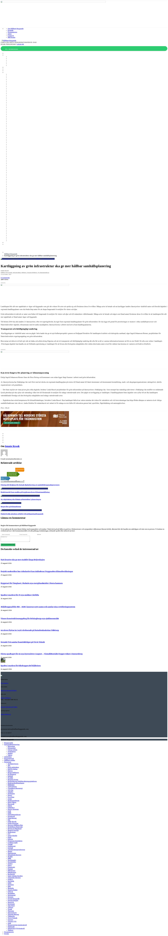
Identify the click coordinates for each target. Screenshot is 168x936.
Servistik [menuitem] (11, 881)
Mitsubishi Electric (13, 165)
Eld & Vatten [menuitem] (12, 802)
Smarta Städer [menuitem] (13, 890)
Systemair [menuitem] (11, 904)
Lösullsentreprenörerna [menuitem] (16, 850)
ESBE (10, 123)
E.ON (10, 121)
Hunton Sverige (12, 141)
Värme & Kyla (12, 60)
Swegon (10, 207)
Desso (10, 106)
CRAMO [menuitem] (10, 792)
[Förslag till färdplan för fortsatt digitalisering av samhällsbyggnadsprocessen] (12, 481)
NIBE (10, 169)
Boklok (10, 86)
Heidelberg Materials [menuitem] (15, 827)
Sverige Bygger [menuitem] (13, 900)
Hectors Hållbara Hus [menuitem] (15, 825)
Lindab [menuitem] (10, 844)
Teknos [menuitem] (10, 907)
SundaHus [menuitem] (11, 893)
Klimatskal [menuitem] (12, 748)
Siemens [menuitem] (11, 885)
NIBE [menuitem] (9, 858)
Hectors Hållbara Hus (13, 135)
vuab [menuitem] (9, 923)
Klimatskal (11, 58)
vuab (10, 233)
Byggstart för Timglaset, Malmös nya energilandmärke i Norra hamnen (32, 583)
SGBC (10, 193)
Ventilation (11, 62)
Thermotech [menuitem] (12, 913)
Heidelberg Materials (13, 137)
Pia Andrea (4, 683)
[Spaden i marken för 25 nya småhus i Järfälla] (3, 590)
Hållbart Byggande (10, 254)
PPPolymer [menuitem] (11, 871)
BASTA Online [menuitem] (13, 769)
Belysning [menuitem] (11, 746)
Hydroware (11, 142)
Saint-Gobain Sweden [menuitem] (15, 876)
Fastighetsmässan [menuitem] (14, 814)
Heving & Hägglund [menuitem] (14, 828)
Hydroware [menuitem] (12, 832)
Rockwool (11, 184)
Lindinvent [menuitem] (11, 846)
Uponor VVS (11, 232)
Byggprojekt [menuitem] (8, 743)
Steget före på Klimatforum (11, 506)
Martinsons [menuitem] (12, 853)
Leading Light (12, 153)
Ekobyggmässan (12, 111)
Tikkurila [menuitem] (11, 916)
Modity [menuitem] (10, 857)
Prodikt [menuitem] (10, 778)
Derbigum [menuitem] (11, 793)
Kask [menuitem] (9, 837)
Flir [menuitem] (9, 820)
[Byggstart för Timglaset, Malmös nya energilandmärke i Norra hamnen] (3, 578)
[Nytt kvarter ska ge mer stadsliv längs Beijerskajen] (3, 554)
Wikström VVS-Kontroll (14, 239)
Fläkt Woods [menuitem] (12, 821)
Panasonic (11, 177)
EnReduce (11, 118)
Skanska (11, 198)
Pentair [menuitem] (10, 869)
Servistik (11, 191)
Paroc (10, 176)
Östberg (10, 240)
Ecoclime (11, 107)
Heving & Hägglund (13, 139)
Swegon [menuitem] (10, 897)
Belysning (11, 56)
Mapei (10, 162)
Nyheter (24, 272)
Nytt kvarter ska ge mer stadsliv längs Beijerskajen (23, 560)
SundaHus (11, 204)
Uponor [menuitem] (10, 920)
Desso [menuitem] (10, 795)
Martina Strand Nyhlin (9, 690)
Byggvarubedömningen (14, 93)
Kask (10, 148)
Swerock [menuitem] (11, 902)
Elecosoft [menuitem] (11, 804)
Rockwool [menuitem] (11, 874)
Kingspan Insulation (13, 151)
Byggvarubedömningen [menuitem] (16, 783)
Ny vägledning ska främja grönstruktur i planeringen (21, 499)
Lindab (10, 155)
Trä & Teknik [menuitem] (12, 918)
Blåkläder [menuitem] (11, 785)
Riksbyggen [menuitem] (12, 872)
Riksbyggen (11, 183)
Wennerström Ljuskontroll (14, 235)
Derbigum (11, 104)
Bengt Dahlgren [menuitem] (13, 772)
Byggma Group (12, 90)
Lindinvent (11, 156)
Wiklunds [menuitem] (11, 927)
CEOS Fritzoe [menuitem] (12, 786)
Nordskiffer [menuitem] (12, 862)
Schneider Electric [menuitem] (14, 878)
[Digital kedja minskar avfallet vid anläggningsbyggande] (21, 510)
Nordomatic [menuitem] (12, 860)
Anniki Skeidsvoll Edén (9, 707)
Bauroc (10, 81)
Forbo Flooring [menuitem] (13, 823)
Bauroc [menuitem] (10, 771)
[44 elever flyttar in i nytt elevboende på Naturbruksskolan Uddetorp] (3, 625)
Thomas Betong (12, 225)
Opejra (10, 174)
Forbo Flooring (12, 134)
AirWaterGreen (12, 74)
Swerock (11, 212)
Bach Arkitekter (12, 77)
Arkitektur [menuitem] (8, 757)
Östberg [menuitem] (10, 930)
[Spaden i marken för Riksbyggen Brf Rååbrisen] (3, 660)
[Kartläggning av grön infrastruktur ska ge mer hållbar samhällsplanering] (28, 259)
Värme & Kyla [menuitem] (12, 750)
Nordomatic (11, 170)
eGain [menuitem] (10, 799)
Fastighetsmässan (13, 125)
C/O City (11, 100)
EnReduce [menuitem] (11, 807)
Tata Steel (11, 216)
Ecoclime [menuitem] (11, 797)
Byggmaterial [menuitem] (9, 758)
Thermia (11, 221)
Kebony (10, 149)
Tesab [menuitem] (10, 909)
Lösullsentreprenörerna (14, 160)
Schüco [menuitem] (10, 879)
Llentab (10, 158)
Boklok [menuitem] (10, 776)
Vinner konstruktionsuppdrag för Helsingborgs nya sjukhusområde (30, 619)
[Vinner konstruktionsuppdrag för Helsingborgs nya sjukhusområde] (3, 613)
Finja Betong (11, 128)
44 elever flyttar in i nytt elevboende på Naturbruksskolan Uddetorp (30, 630)
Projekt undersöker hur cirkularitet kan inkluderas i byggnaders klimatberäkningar (37, 571)
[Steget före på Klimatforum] (11, 503)
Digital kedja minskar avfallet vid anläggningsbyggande (22, 514)
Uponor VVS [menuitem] (12, 921)
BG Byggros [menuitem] (12, 774)
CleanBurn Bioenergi (13, 98)
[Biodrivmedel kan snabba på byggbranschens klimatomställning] (24, 488)
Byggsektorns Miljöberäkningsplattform (17, 91)
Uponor (10, 230)
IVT (9, 144)
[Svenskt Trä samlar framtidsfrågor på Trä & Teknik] (3, 637)
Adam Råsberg (6, 698)
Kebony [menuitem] (10, 839)
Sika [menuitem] (9, 886)
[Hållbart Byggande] (84, 40)
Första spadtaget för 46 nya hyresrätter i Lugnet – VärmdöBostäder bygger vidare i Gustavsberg (42, 654)
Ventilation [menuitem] (12, 751)
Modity (10, 167)
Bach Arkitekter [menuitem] (13, 767)
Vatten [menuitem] (10, 755)
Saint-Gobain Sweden (13, 186)
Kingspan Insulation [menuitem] (15, 841)
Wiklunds (11, 237)
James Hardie (12, 146)
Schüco (10, 190)
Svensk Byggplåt (12, 209)
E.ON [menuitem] (9, 811)
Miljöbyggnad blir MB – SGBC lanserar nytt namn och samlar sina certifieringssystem (38, 607)
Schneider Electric (13, 188)
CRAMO (10, 102)
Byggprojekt (8, 53)
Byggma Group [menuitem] (13, 779)
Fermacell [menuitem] (11, 816)
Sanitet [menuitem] (10, 753)
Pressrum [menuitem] (7, 762)
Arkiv (10, 34)
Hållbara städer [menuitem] (9, 760)
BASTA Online (12, 79)
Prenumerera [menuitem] (9, 932)
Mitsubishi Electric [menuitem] (14, 855)
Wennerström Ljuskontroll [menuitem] (17, 925)
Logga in (11, 36)
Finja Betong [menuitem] (12, 818)
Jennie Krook (5, 270)
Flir (9, 130)
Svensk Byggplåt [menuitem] (13, 899)
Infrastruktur (17, 272)
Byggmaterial (8, 69)
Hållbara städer (9, 70)
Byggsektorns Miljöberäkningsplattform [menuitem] (22, 781)
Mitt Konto (11, 37)
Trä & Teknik (12, 228)
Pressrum (8, 72)
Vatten (10, 65)
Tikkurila (11, 226)
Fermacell (11, 127)
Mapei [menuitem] (10, 851)
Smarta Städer (12, 200)
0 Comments (5, 278)
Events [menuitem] (6, 934)
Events (7, 244)
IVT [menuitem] (9, 834)
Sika (10, 197)
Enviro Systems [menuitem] (13, 809)
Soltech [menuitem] (10, 892)
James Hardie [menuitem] (12, 836)
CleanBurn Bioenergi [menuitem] (15, 788)
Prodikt (10, 88)
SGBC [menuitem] (9, 883)
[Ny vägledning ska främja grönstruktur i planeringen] (20, 496)
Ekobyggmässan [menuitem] (13, 800)
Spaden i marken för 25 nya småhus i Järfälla (20, 595)
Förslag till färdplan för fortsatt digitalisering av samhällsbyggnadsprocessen (30, 485)
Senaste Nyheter (32, 272)
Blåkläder (11, 95)
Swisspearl (11, 205)
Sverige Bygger (12, 211)
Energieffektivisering (10, 55)
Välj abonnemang (11, 49)
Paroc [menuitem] (10, 865)
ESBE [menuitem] (9, 813)
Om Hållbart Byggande (16, 29)
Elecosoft (11, 114)
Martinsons (11, 163)
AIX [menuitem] (9, 765)
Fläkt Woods (11, 132)
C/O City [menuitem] (10, 790)
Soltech (10, 202)
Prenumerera (12, 32)
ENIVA (10, 116)
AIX (9, 76)
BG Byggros (11, 84)
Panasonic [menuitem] (11, 867)
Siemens (11, 195)
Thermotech (11, 223)
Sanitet (10, 63)
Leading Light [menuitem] (13, 843)
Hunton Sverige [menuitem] (13, 830)
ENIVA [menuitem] (10, 806)
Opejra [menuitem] (10, 864)
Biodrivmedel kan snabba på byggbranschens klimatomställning (25, 492)
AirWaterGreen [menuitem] (13, 764)
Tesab (10, 219)
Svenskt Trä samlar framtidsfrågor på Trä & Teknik (23, 642)
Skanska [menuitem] (11, 888)
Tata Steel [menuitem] (11, 906)
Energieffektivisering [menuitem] (12, 744)
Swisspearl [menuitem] (12, 895)
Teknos (10, 218)
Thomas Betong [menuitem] (13, 914)
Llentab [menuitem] (10, 848)
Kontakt (10, 30)
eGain (10, 109)
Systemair (11, 214)
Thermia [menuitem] (11, 911)
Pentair (10, 179)
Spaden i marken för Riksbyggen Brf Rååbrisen (21, 666)
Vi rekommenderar (43, 272)
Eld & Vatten (11, 113)
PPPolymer (11, 181)
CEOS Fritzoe (11, 97)
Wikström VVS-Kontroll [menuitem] (16, 928)
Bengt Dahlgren (12, 83)
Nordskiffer (11, 172)
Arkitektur (8, 67)
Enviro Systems (12, 120)
